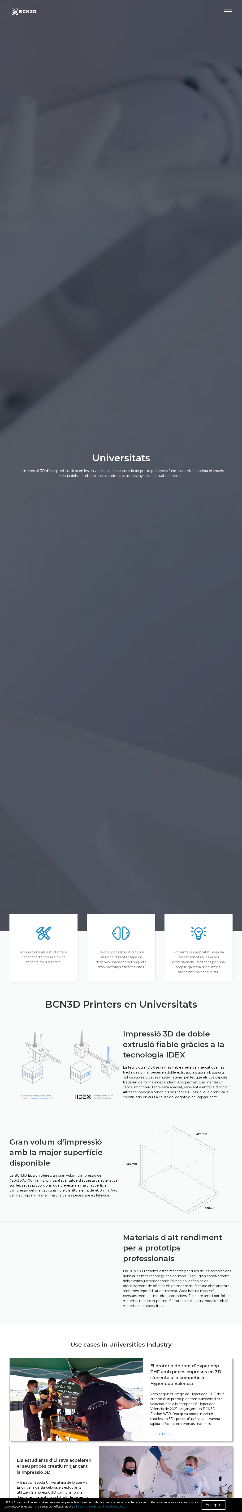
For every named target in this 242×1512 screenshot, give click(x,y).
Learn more (160, 1434)
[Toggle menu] (228, 12)
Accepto (213, 1505)
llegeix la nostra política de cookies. (100, 1506)
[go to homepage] (23, 12)
